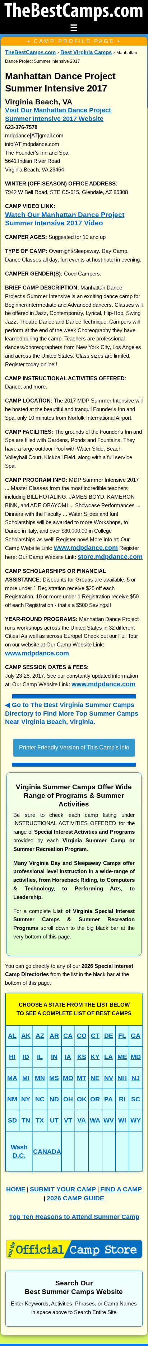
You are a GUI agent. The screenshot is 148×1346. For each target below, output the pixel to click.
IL (40, 1056)
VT (68, 1120)
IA (68, 1056)
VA (81, 1120)
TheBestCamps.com (30, 52)
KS (81, 1056)
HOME (16, 1189)
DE (108, 1035)
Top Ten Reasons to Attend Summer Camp (74, 1216)
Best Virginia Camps (86, 52)
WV (108, 1120)
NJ (135, 1078)
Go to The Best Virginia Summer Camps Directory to (71, 713)
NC (40, 1099)
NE (95, 1078)
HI (12, 1056)
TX (40, 1120)
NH (122, 1078)
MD (136, 1056)
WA (95, 1120)
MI (25, 1078)
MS (54, 1078)
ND (54, 1099)
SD (12, 1120)
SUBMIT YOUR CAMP (63, 1189)
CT (95, 1035)
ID (26, 1056)
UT (54, 1120)
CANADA (47, 1151)
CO (82, 1035)
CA (68, 1035)
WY (135, 1120)
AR (54, 1035)
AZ (40, 1035)
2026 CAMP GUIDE (75, 1198)
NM (12, 1099)
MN (40, 1078)
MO (68, 1078)
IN (54, 1056)
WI (122, 1120)
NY (25, 1099)
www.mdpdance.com (86, 547)
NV (108, 1078)
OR (95, 1099)
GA (135, 1035)
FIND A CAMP (121, 1189)
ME (122, 1056)
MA (12, 1078)
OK (82, 1099)
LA (108, 1056)
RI (122, 1099)
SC (135, 1099)
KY (95, 1056)
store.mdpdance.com (110, 556)
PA (108, 1099)
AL (12, 1035)
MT (81, 1078)
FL (122, 1035)
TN (26, 1120)
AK (26, 1035)
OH (68, 1099)
